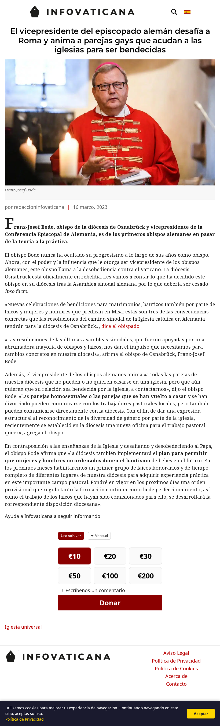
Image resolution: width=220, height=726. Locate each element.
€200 (146, 576)
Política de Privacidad (176, 661)
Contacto (176, 684)
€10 (74, 556)
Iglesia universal (23, 627)
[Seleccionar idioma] (187, 12)
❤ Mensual (99, 536)
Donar (110, 602)
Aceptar (201, 713)
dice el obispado (120, 326)
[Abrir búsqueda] (174, 12)
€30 (146, 556)
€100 (110, 576)
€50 (74, 576)
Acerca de (176, 676)
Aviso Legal (176, 653)
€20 (110, 556)
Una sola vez (71, 536)
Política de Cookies (176, 668)
